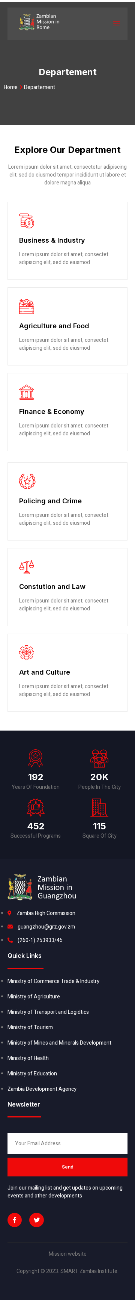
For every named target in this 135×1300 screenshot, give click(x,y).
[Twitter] (36, 1220)
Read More (31, 276)
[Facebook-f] (15, 1220)
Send (68, 1167)
